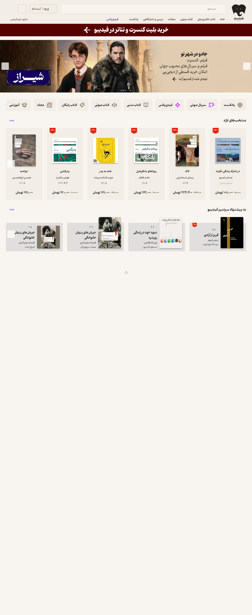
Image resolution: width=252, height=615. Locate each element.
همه (11, 120)
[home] (238, 12)
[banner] (126, 30)
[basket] (22, 8)
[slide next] (5, 66)
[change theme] (10, 8)
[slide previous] (247, 66)
